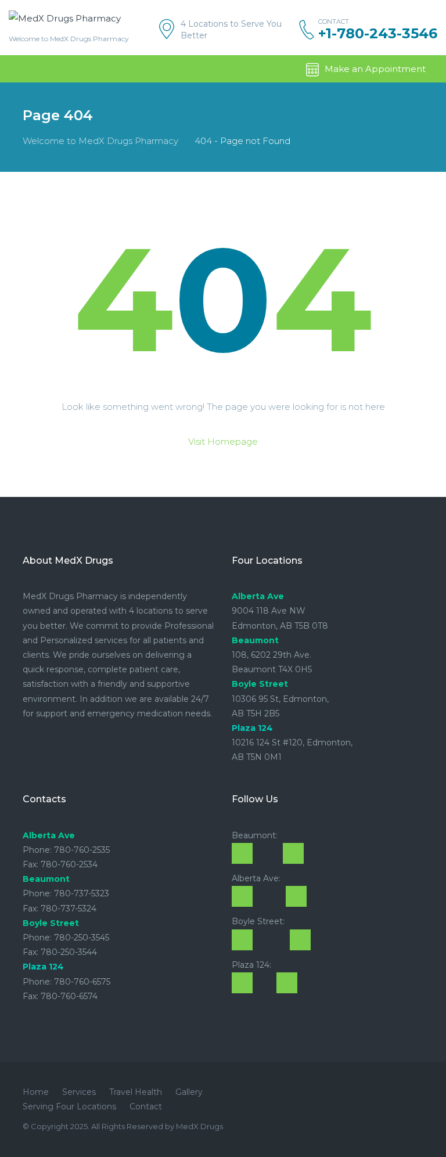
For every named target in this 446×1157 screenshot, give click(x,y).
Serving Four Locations (69, 1106)
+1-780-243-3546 (377, 34)
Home (36, 1092)
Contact (146, 1106)
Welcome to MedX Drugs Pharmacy (100, 140)
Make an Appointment (375, 68)
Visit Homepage (223, 441)
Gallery (189, 1092)
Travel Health (135, 1092)
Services (79, 1092)
